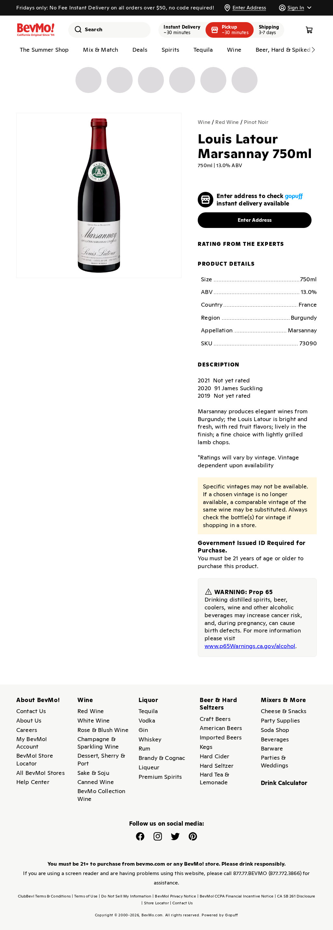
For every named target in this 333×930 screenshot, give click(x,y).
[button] (295, 7)
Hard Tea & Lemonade (214, 778)
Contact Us (31, 711)
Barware (272, 748)
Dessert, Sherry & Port (101, 759)
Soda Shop (275, 730)
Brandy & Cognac (162, 758)
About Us (28, 720)
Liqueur (149, 767)
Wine (204, 122)
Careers (26, 730)
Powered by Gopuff (220, 915)
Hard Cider (215, 756)
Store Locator (154, 903)
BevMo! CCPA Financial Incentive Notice (235, 896)
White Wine (93, 720)
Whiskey (150, 739)
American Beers (221, 728)
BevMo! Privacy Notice (174, 896)
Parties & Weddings (274, 761)
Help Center (32, 782)
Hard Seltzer (216, 765)
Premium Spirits (160, 776)
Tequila (148, 711)
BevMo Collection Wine (101, 795)
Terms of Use (85, 896)
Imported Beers (221, 737)
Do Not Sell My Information (125, 896)
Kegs (206, 747)
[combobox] (109, 29)
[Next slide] (313, 50)
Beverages (275, 739)
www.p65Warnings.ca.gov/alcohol (250, 646)
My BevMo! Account (31, 743)
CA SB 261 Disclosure (295, 896)
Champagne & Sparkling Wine (98, 743)
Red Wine (227, 122)
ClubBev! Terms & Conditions (44, 896)
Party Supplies (280, 720)
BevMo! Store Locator (34, 759)
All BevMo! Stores (40, 773)
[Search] (76, 29)
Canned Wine (95, 782)
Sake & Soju (93, 773)
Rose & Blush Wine (102, 730)
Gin (143, 730)
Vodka (147, 720)
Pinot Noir (256, 122)
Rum (144, 748)
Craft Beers (215, 719)
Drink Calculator (284, 783)
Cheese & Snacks (283, 711)
